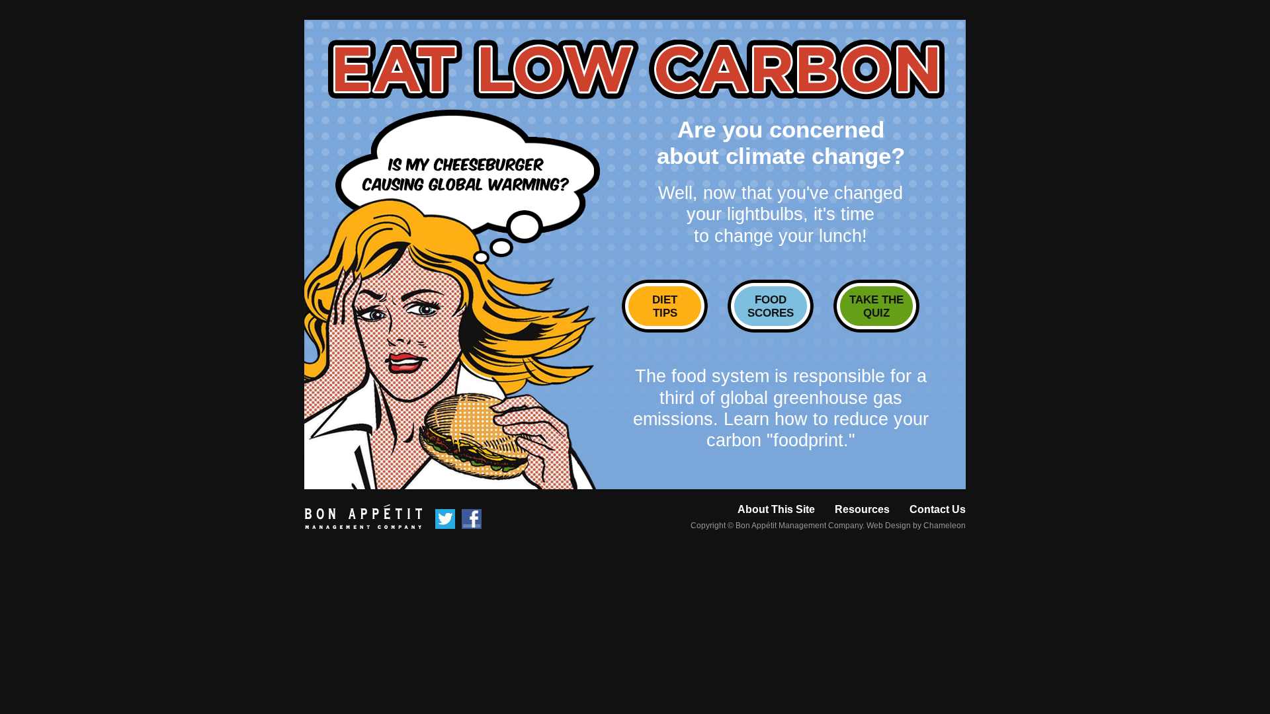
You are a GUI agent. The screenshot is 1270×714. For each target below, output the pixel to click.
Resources (862, 509)
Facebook (472, 519)
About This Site (776, 509)
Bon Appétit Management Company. (800, 525)
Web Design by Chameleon (916, 525)
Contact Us (938, 509)
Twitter (445, 519)
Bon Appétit (363, 516)
